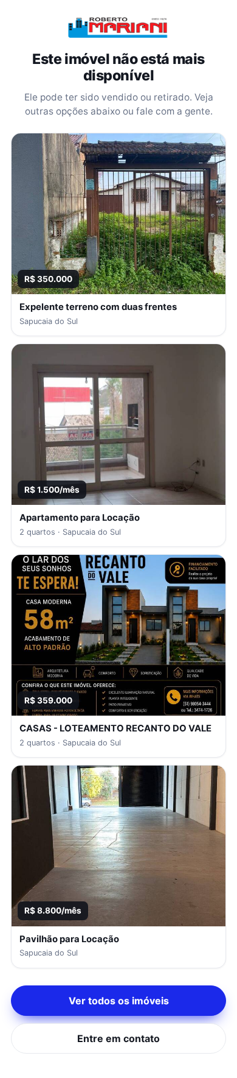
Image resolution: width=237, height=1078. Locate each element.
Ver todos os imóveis (119, 1001)
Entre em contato (118, 1038)
